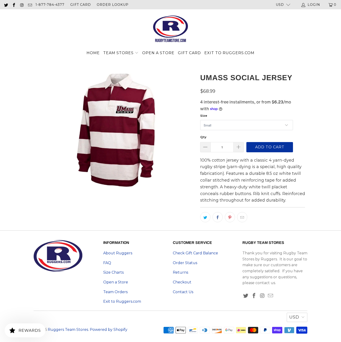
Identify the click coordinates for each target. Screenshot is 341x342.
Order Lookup (113, 5)
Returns (180, 272)
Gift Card (80, 5)
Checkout (182, 282)
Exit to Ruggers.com (229, 53)
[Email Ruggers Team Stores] (30, 5)
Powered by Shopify (108, 329)
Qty (203, 137)
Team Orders (115, 292)
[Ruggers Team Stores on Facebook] (14, 5)
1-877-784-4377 (49, 5)
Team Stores (119, 53)
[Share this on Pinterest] (230, 217)
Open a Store (158, 53)
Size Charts (113, 272)
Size (203, 115)
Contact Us (183, 292)
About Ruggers (117, 253)
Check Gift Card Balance (195, 253)
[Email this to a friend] (242, 217)
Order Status (185, 263)
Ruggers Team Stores (68, 329)
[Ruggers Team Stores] (170, 29)
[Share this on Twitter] (205, 217)
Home (93, 53)
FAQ (107, 263)
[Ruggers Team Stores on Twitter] (5, 5)
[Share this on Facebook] (217, 217)
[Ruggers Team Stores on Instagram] (21, 5)
